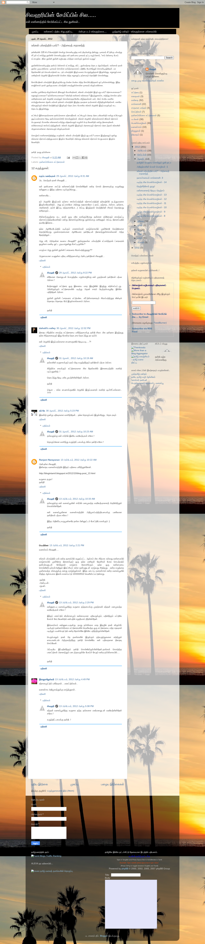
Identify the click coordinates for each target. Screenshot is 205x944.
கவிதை (135, 100)
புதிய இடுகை (39, 784)
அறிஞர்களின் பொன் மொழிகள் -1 (152, 167)
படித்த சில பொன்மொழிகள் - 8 (151, 216)
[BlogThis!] (77, 157)
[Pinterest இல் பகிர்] (86, 157)
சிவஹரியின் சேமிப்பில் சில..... (61, 15)
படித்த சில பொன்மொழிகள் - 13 (152, 195)
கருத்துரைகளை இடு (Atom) (60, 791)
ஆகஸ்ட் (141, 159)
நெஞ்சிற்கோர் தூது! (146, 186)
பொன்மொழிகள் (138, 123)
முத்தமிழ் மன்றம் (139, 374)
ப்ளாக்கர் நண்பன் (139, 380)
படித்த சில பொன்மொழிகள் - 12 (152, 199)
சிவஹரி (50, 273)
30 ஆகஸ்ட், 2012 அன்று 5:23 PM (62, 411)
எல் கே (42, 411)
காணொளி (136, 104)
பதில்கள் (46, 267)
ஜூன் (140, 225)
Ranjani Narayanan (49, 460)
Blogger (104, 936)
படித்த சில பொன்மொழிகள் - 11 (151, 203)
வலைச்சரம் (136, 127)
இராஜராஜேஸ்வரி (46, 679)
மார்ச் (140, 238)
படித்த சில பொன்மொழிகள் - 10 (152, 207)
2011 (137, 248)
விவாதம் (135, 135)
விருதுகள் (135, 131)
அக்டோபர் (142, 150)
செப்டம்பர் (142, 155)
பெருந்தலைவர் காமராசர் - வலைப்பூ (147, 383)
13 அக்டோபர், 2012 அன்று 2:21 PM (66, 545)
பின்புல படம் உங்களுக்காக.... (93, 31)
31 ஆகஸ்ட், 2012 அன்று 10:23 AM (76, 431)
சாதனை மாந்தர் (138, 108)
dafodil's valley (47, 328)
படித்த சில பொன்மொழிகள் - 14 (152, 182)
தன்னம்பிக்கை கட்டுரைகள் (52, 162)
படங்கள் (135, 119)
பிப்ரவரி (141, 242)
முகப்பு (35, 31)
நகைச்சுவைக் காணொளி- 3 (150, 178)
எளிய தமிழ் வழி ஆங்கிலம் (143, 377)
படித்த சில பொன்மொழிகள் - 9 (151, 212)
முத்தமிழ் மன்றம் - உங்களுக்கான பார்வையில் (134, 31)
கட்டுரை (135, 92)
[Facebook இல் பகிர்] (83, 157)
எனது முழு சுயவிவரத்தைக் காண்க (147, 80)
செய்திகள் (136, 112)
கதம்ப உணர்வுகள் (47, 176)
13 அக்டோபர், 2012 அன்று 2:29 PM (76, 602)
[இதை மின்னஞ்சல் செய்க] (74, 157)
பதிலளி (42, 260)
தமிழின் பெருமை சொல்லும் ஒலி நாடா (154, 162)
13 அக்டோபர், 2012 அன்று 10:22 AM (79, 460)
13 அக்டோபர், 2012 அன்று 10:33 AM (77, 499)
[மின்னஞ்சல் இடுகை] (68, 157)
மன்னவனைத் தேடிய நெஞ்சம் (150, 190)
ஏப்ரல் (140, 234)
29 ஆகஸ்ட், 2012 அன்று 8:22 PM (75, 273)
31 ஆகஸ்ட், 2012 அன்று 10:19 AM (76, 358)
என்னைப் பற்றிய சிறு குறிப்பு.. (58, 31)
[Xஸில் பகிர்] (80, 157)
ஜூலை (140, 221)
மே (139, 230)
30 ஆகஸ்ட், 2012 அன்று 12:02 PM (73, 328)
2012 (138, 147)
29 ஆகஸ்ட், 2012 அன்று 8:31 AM (72, 176)
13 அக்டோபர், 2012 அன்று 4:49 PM (72, 679)
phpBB (125, 868)
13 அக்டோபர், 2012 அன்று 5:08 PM (76, 706)
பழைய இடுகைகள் (112, 784)
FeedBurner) (160, 323)
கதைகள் (135, 96)
